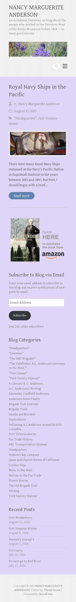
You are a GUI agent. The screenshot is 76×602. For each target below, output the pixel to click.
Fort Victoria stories (22, 434)
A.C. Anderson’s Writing (25, 389)
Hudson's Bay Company (24, 455)
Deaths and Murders (22, 414)
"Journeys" (16, 353)
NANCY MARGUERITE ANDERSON (36, 11)
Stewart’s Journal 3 (21, 539)
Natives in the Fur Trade (25, 475)
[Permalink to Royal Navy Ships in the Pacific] (38, 143)
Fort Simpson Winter (23, 529)
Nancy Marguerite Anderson (39, 104)
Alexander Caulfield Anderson (29, 394)
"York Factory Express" (24, 378)
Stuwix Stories (18, 481)
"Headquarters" (25, 118)
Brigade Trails (18, 409)
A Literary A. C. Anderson (26, 384)
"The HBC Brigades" (22, 359)
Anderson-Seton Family (24, 399)
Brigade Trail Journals (23, 404)
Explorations (17, 419)
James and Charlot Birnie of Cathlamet (34, 460)
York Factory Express (23, 496)
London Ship (17, 465)
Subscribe (19, 315)
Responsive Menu (65, 66)
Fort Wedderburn (20, 518)
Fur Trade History (21, 439)
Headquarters (18, 450)
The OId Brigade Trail (23, 486)
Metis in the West (20, 470)
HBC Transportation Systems (28, 444)
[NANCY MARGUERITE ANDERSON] (38, 47)
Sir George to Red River (25, 561)
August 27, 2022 (25, 111)
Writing (14, 491)
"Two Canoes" (18, 373)
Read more (21, 196)
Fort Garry (16, 550)
